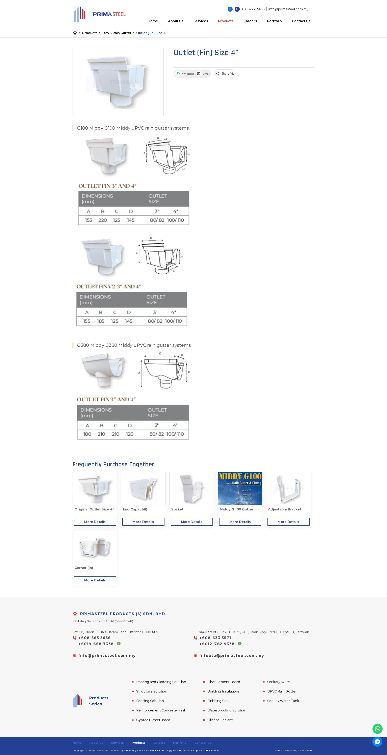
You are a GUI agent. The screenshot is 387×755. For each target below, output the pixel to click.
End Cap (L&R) (135, 509)
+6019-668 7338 (97, 644)
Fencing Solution (150, 701)
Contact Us (301, 21)
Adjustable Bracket (284, 509)
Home (153, 21)
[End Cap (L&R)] (143, 488)
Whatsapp (188, 73)
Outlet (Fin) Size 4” (151, 33)
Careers (250, 21)
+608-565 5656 (95, 638)
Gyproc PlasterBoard (153, 720)
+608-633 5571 (215, 638)
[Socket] (192, 488)
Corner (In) (84, 568)
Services (201, 21)
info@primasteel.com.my (107, 655)
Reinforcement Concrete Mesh (161, 710)
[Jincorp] (99, 14)
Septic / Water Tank (283, 701)
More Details (95, 522)
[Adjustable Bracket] (288, 488)
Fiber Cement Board (223, 682)
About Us (175, 21)
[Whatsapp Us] (377, 729)
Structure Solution (151, 691)
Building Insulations (223, 691)
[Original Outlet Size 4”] (95, 488)
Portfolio (274, 21)
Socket (177, 509)
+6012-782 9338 (218, 644)
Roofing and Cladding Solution (161, 682)
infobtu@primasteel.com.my (232, 655)
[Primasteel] (230, 9)
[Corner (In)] (95, 547)
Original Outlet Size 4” (94, 509)
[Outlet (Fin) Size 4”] (118, 82)
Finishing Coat (218, 701)
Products (225, 21)
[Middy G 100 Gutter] (240, 488)
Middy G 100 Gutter (236, 509)
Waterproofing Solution (226, 710)
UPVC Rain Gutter (118, 33)
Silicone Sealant (220, 720)
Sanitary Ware (278, 682)
